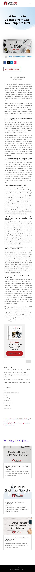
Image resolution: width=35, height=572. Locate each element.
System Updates (8, 403)
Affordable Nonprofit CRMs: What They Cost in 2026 (17, 370)
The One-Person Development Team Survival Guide (17, 382)
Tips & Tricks (7, 405)
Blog (10, 56)
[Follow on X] (8, 62)
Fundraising (7, 398)
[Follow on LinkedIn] (11, 62)
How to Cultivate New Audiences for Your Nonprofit (17, 379)
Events (5, 395)
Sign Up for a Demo (12, 69)
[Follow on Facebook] (4, 62)
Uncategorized (7, 408)
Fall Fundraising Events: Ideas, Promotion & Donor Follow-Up (17, 538)
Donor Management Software (22, 56)
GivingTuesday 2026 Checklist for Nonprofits (15, 372)
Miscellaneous (7, 400)
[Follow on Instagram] (15, 62)
